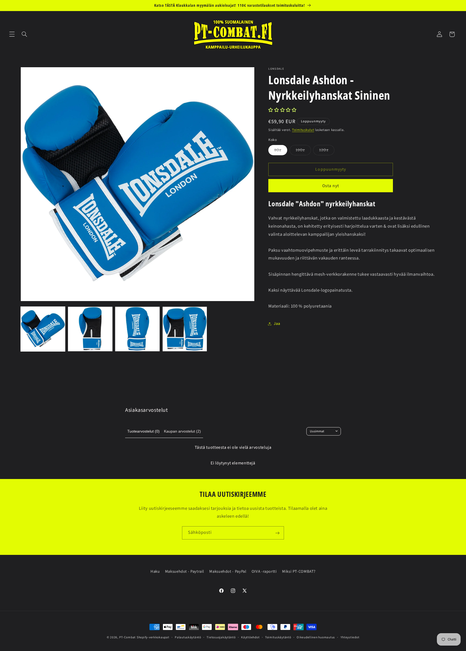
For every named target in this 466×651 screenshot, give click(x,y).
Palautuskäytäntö (188, 637)
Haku (155, 571)
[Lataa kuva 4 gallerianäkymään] (185, 329)
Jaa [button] (277, 323)
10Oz (303, 151)
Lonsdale (276, 69)
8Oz (280, 151)
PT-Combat (127, 637)
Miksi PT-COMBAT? (299, 571)
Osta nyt (330, 186)
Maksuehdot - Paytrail (184, 571)
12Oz (326, 151)
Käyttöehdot (250, 637)
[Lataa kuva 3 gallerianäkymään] (137, 329)
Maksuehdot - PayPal (227, 571)
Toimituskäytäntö (278, 637)
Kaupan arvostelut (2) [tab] (182, 431)
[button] (12, 34)
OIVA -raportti (264, 571)
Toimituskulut (303, 129)
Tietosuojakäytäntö (221, 637)
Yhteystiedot (350, 637)
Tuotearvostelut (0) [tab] (143, 431)
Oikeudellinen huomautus (316, 637)
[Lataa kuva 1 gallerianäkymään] (43, 329)
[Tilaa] (277, 532)
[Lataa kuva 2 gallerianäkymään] (90, 329)
